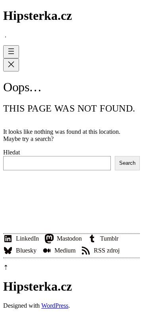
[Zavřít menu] (11, 64)
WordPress (54, 305)
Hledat (11, 152)
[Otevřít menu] (11, 51)
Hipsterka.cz (37, 15)
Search (127, 163)
